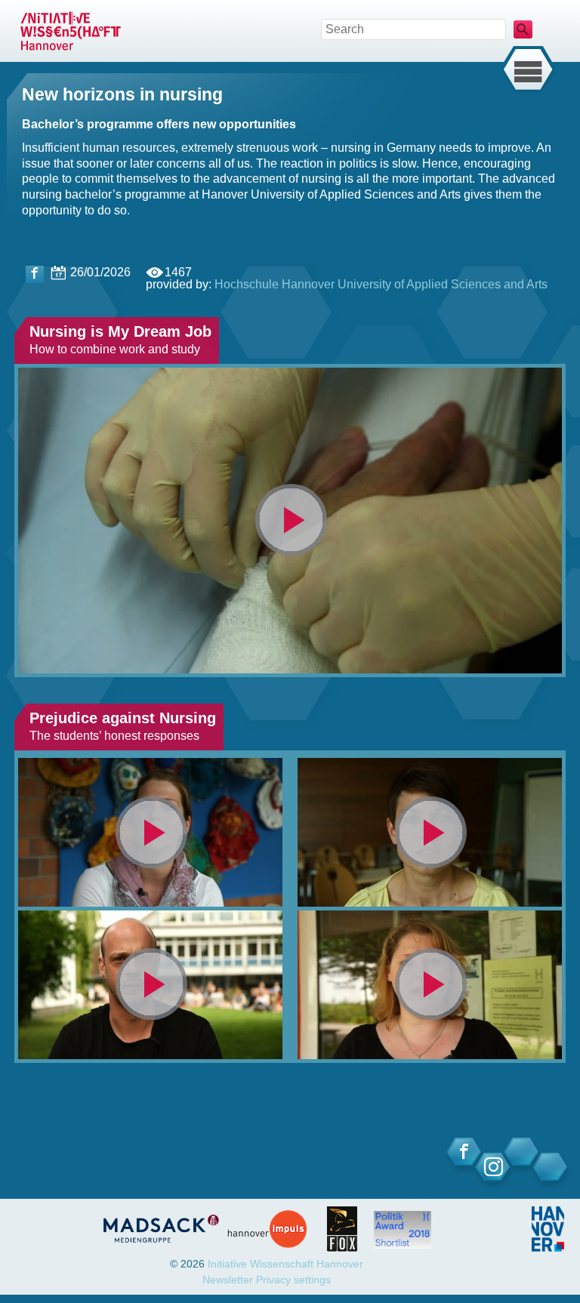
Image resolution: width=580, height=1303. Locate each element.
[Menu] (528, 70)
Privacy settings (293, 1280)
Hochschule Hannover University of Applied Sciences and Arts (381, 284)
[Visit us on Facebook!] (35, 274)
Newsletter (227, 1280)
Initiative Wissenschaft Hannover (285, 1264)
